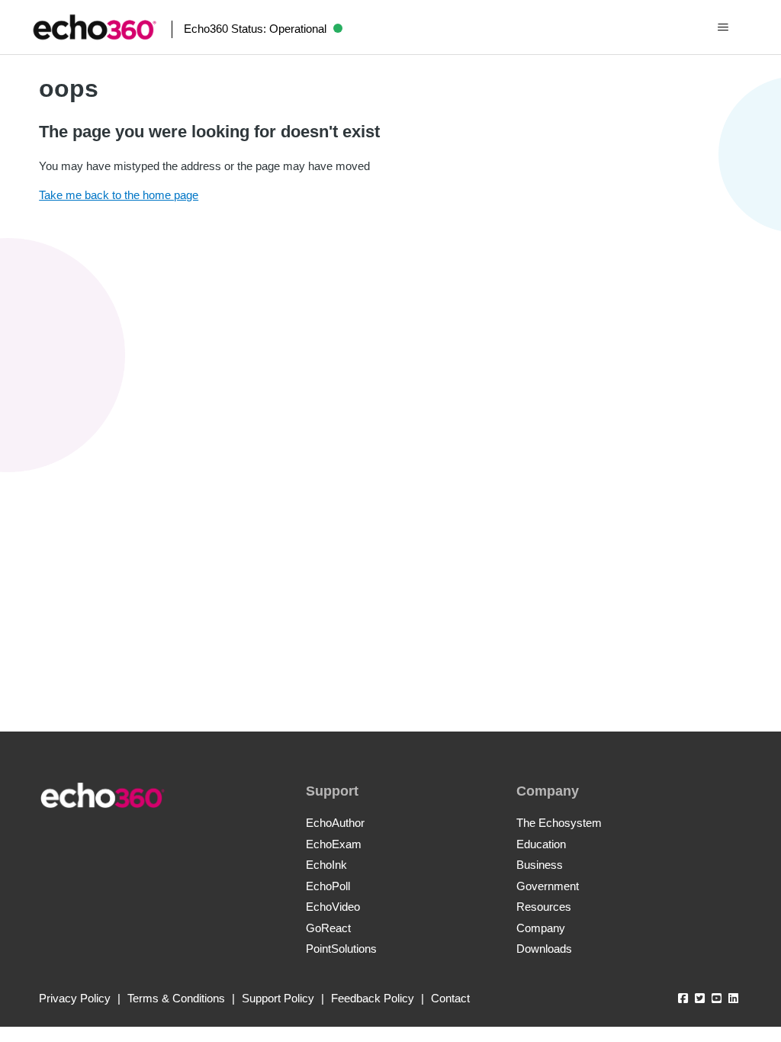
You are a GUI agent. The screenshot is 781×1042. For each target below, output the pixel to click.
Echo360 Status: (255, 28)
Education (541, 844)
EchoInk (326, 864)
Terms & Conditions (176, 998)
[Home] (94, 27)
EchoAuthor (335, 822)
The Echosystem (559, 822)
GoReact (328, 927)
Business (539, 864)
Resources (543, 906)
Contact (450, 998)
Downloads (544, 948)
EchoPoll (328, 886)
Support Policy (278, 998)
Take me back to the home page (118, 194)
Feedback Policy (372, 998)
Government (547, 886)
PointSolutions (341, 948)
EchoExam (334, 844)
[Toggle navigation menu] (723, 27)
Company (540, 927)
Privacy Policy (75, 998)
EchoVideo (333, 906)
